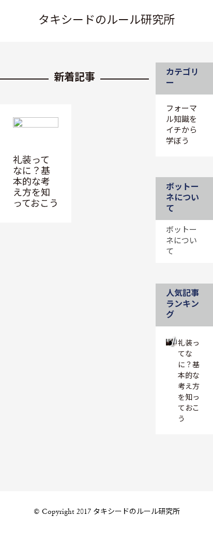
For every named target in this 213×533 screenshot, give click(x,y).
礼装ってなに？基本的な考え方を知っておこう (35, 182)
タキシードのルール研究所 (106, 20)
